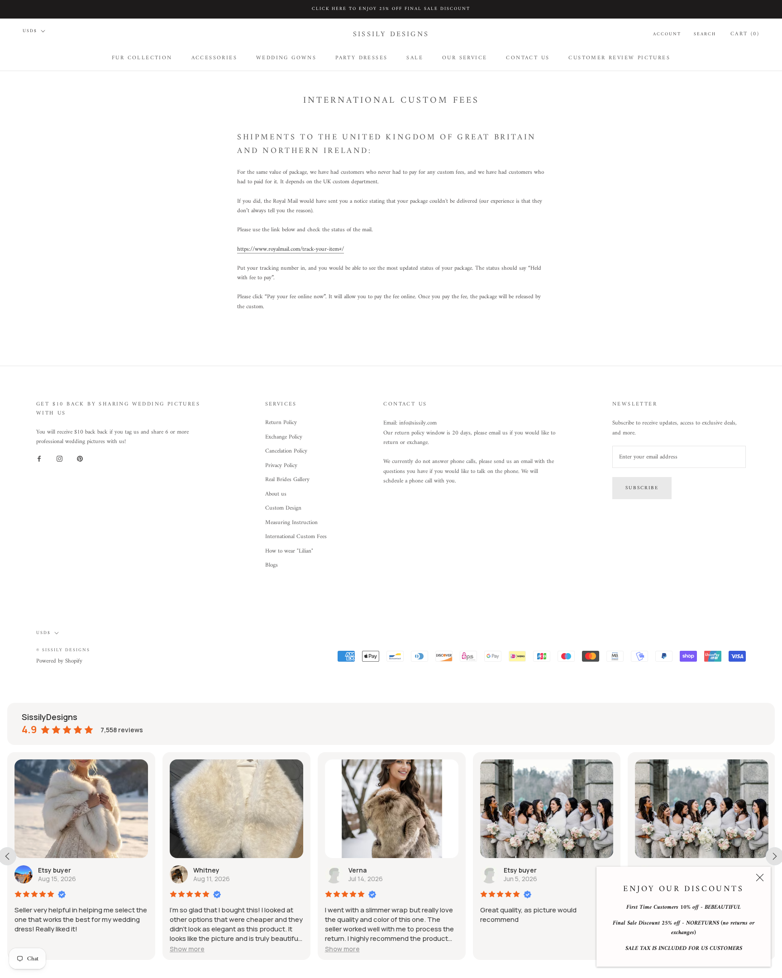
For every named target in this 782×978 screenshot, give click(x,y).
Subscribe (641, 488)
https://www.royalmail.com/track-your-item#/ (290, 249)
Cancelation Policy (286, 451)
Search (705, 34)
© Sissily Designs (63, 650)
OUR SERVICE (464, 57)
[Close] (760, 877)
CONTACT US (527, 57)
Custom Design (283, 508)
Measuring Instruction (291, 522)
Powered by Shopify (59, 661)
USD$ (30, 31)
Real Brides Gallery (287, 479)
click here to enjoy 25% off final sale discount (391, 9)
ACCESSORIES (214, 57)
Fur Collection (142, 57)
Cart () (744, 33)
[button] (187, 949)
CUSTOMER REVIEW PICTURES (619, 57)
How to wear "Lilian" (289, 551)
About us (275, 494)
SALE (414, 57)
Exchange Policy (283, 437)
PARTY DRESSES (361, 57)
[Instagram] (59, 459)
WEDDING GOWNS (286, 57)
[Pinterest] (80, 459)
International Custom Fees (296, 536)
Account (667, 34)
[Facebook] (39, 459)
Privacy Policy (281, 465)
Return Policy (281, 422)
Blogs (271, 565)
